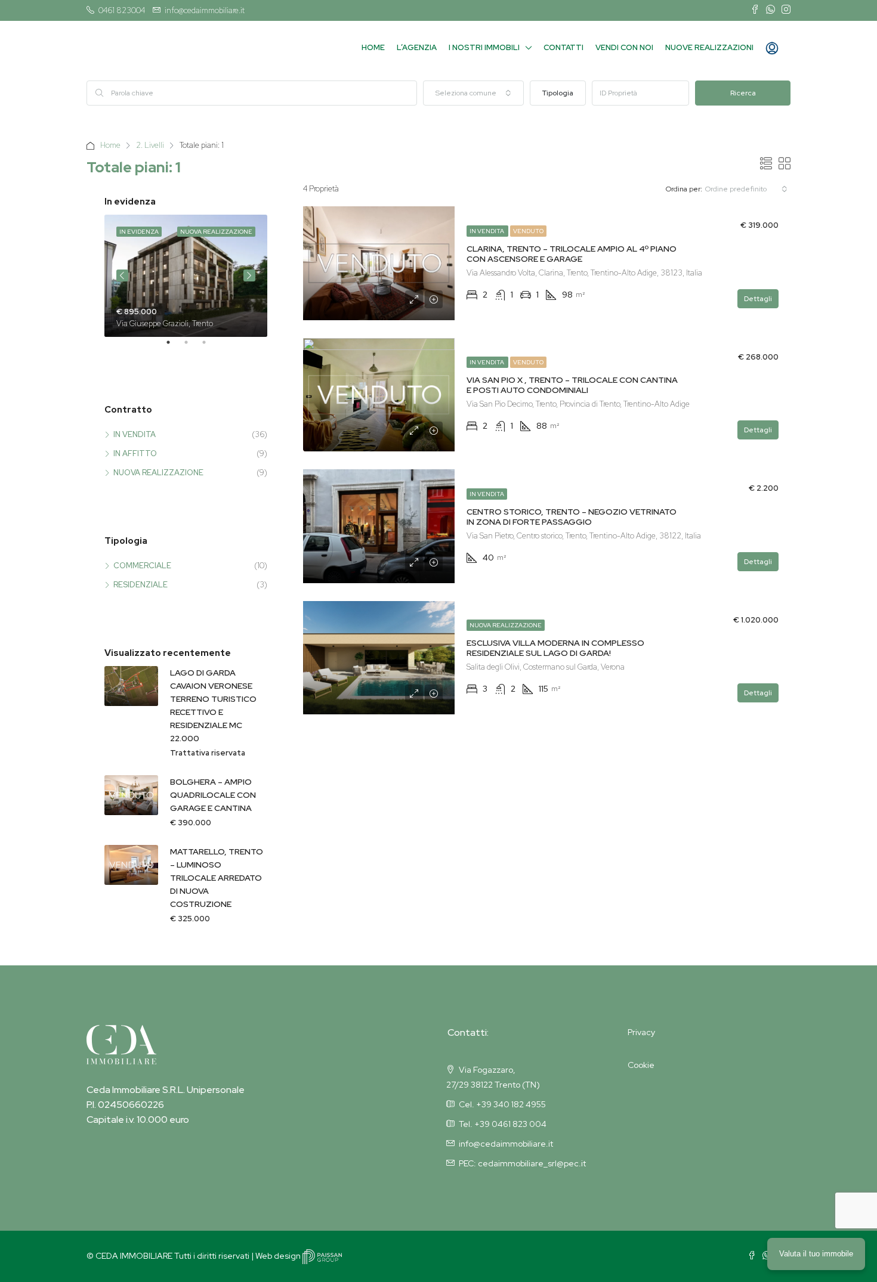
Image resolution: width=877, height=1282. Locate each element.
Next (249, 275)
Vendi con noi (624, 47)
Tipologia (557, 93)
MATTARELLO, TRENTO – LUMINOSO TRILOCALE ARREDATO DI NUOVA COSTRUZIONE (216, 877)
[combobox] (473, 93)
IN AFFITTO (135, 453)
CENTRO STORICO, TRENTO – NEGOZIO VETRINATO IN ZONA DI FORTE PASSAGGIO (572, 516)
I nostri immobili (484, 47)
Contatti (563, 47)
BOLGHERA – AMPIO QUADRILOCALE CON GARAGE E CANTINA (213, 794)
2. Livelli (150, 145)
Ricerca (743, 93)
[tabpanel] (185, 276)
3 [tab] (210, 347)
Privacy (641, 1032)
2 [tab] (192, 347)
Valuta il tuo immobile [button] (816, 1253)
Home (373, 47)
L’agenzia (417, 47)
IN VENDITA (487, 231)
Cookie (641, 1065)
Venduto (528, 231)
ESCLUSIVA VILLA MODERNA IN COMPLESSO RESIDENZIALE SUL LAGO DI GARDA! (555, 647)
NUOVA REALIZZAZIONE (506, 625)
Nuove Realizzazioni (709, 47)
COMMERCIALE (142, 566)
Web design (278, 1255)
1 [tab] (174, 347)
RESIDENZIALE (140, 585)
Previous (122, 275)
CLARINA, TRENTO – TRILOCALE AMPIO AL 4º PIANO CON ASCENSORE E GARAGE (572, 253)
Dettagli (758, 299)
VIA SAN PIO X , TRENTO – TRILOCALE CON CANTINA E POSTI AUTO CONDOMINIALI (572, 384)
